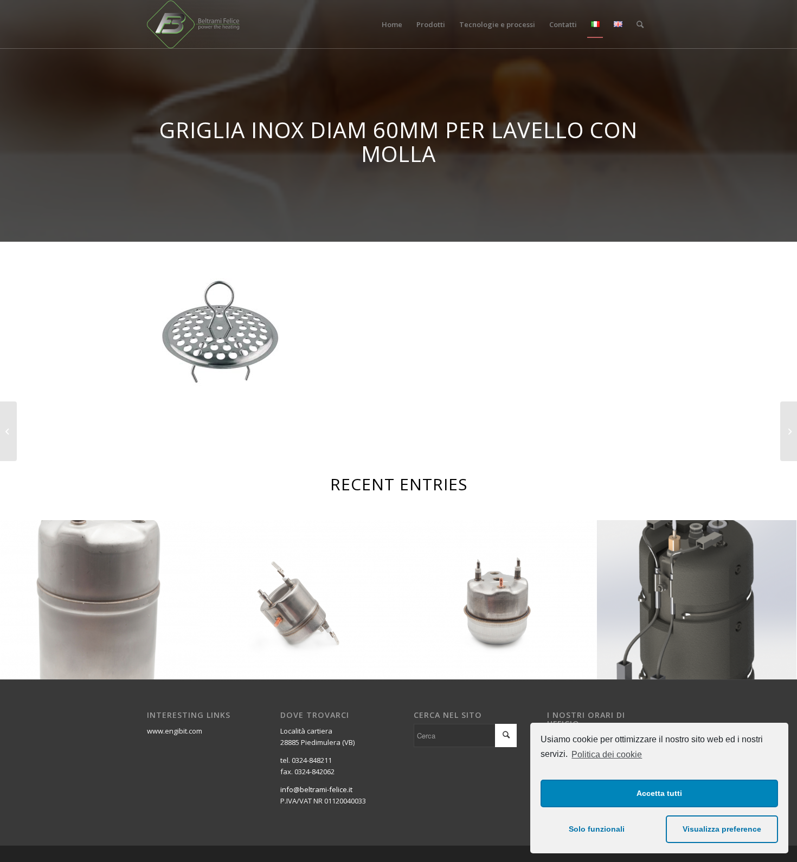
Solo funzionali (597, 829)
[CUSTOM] (788, 431)
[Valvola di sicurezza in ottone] (8, 431)
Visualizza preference (722, 829)
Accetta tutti (659, 793)
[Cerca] (640, 24)
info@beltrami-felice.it (316, 789)
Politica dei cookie (606, 754)
